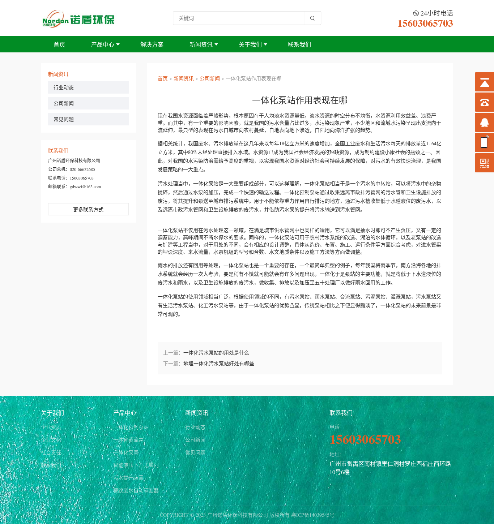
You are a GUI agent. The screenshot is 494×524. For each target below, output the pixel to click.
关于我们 (250, 44)
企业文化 (51, 439)
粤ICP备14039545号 (313, 514)
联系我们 (299, 44)
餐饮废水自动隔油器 (136, 490)
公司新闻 (64, 103)
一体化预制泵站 (131, 427)
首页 (59, 44)
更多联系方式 (88, 209)
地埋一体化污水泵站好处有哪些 (218, 363)
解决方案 (151, 44)
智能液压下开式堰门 (136, 464)
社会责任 (51, 452)
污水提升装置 (128, 477)
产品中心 (102, 44)
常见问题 (64, 119)
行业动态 (64, 87)
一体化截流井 (128, 439)
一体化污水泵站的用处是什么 (216, 352)
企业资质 (51, 427)
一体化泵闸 (126, 452)
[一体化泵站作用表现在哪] (79, 17)
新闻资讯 (201, 44)
